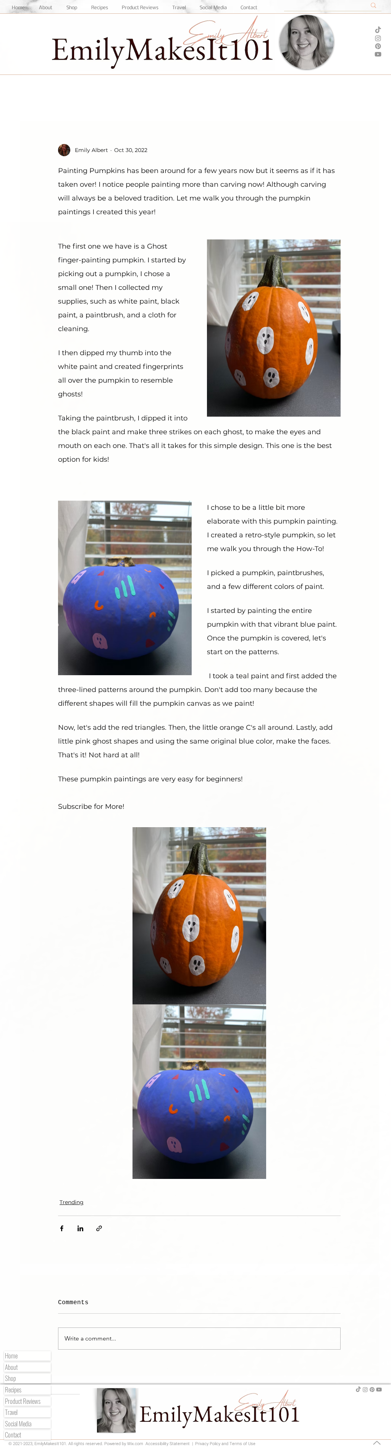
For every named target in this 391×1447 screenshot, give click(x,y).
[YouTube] (378, 54)
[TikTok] (378, 30)
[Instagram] (378, 38)
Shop (10, 1378)
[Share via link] (99, 1228)
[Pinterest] (378, 46)
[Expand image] (199, 915)
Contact (13, 1435)
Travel (11, 1412)
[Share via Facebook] (61, 1228)
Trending (72, 1202)
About (11, 1367)
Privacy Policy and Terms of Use (225, 1444)
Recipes (13, 1390)
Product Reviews (22, 1401)
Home (11, 1356)
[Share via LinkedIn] (80, 1228)
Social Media (18, 1424)
